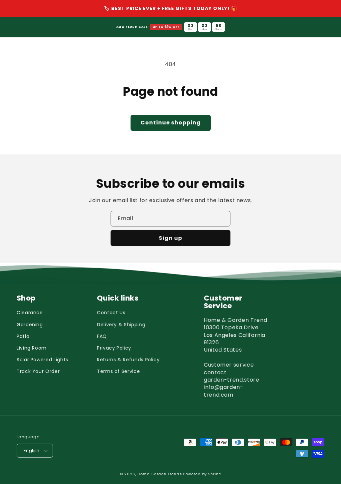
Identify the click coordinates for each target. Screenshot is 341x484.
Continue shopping (171, 122)
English (32, 450)
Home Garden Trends (160, 474)
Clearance (30, 312)
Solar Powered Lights (42, 359)
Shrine (214, 474)
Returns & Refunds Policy (128, 359)
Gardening (30, 324)
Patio (23, 336)
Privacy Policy (114, 348)
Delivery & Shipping (121, 324)
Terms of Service (118, 371)
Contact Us (111, 312)
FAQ (102, 336)
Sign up (170, 238)
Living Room (32, 348)
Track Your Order (38, 371)
